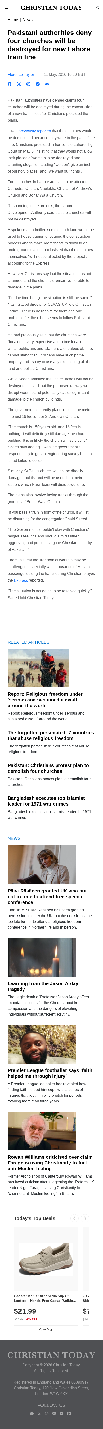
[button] (6, 8)
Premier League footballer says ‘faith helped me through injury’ (50, 1073)
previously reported (35, 131)
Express (21, 580)
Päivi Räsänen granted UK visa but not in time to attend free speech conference (47, 896)
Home (13, 20)
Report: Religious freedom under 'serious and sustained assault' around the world (45, 699)
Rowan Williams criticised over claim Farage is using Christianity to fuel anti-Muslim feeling (50, 1162)
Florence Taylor (21, 75)
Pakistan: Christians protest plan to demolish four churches (48, 768)
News (28, 20)
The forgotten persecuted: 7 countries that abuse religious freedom (51, 735)
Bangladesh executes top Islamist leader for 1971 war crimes (46, 801)
